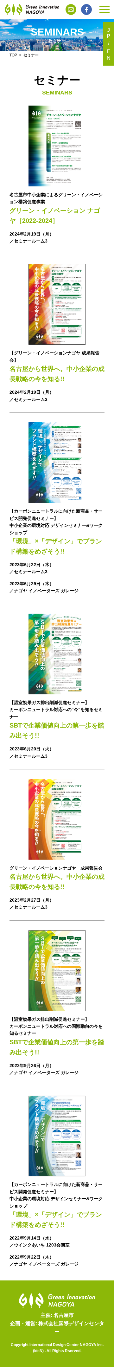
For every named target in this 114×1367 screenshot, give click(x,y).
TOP (13, 55)
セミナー (31, 55)
